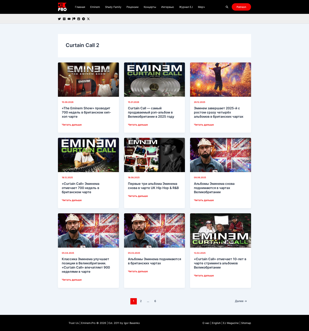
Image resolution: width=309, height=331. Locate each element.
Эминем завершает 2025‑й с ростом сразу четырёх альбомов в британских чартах (218, 112)
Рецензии (132, 7)
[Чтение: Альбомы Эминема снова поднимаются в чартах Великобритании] (220, 154)
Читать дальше (72, 125)
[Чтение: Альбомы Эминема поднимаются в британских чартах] (154, 230)
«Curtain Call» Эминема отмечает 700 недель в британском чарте (80, 188)
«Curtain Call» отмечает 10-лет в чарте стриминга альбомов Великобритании (220, 263)
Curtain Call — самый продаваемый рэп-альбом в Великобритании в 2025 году (151, 112)
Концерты (150, 7)
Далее (241, 301)
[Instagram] (64, 18)
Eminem (95, 7)
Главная (80, 7)
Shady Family (113, 7)
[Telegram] (83, 18)
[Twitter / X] (88, 18)
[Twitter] (59, 18)
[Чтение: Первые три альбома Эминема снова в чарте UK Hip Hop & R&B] (154, 154)
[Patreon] (73, 18)
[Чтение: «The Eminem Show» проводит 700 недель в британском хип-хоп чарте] (88, 79)
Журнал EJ (186, 7)
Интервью (167, 7)
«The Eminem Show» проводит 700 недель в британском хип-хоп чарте (86, 112)
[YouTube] (69, 18)
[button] (227, 7)
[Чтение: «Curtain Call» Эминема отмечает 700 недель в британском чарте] (88, 154)
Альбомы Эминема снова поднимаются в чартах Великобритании (214, 188)
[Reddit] (78, 18)
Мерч (201, 7)
